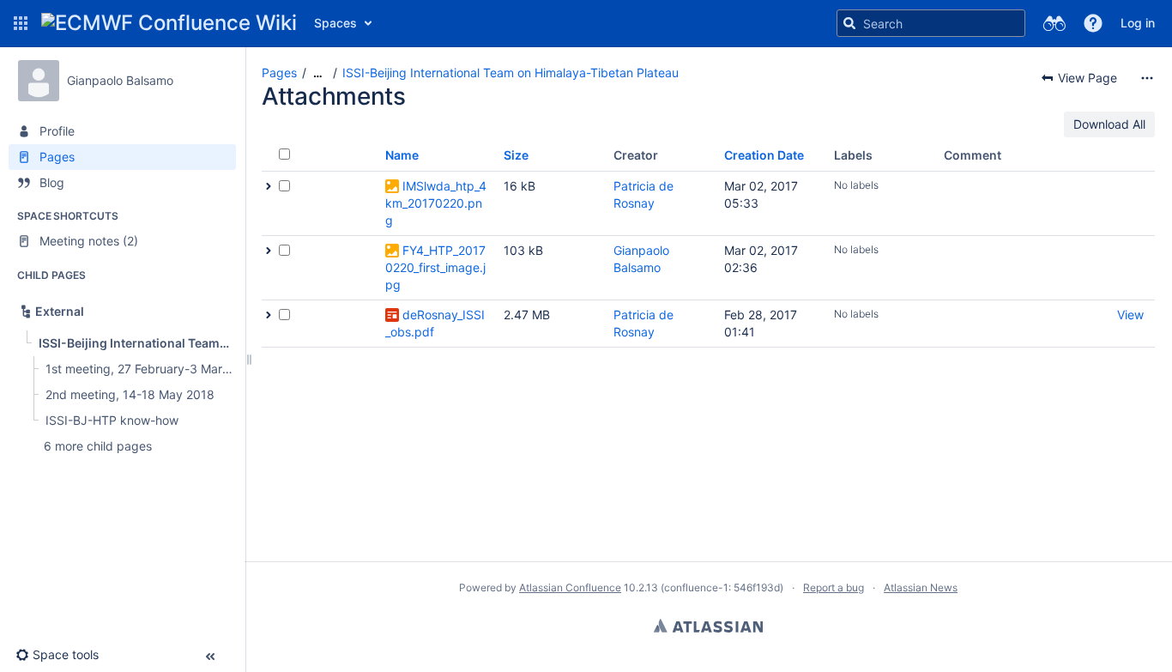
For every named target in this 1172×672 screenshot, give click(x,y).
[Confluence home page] (169, 23)
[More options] (1147, 78)
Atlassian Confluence (570, 587)
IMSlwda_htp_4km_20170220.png (435, 203)
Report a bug (833, 587)
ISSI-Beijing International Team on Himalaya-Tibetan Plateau (510, 72)
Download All (1109, 124)
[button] (21, 23)
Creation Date (764, 155)
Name (402, 155)
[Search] (849, 23)
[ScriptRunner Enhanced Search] (1054, 23)
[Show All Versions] (268, 186)
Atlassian (708, 625)
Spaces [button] (335, 22)
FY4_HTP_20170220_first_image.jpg (435, 267)
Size (516, 155)
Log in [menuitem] (1138, 22)
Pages (279, 72)
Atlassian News (921, 587)
